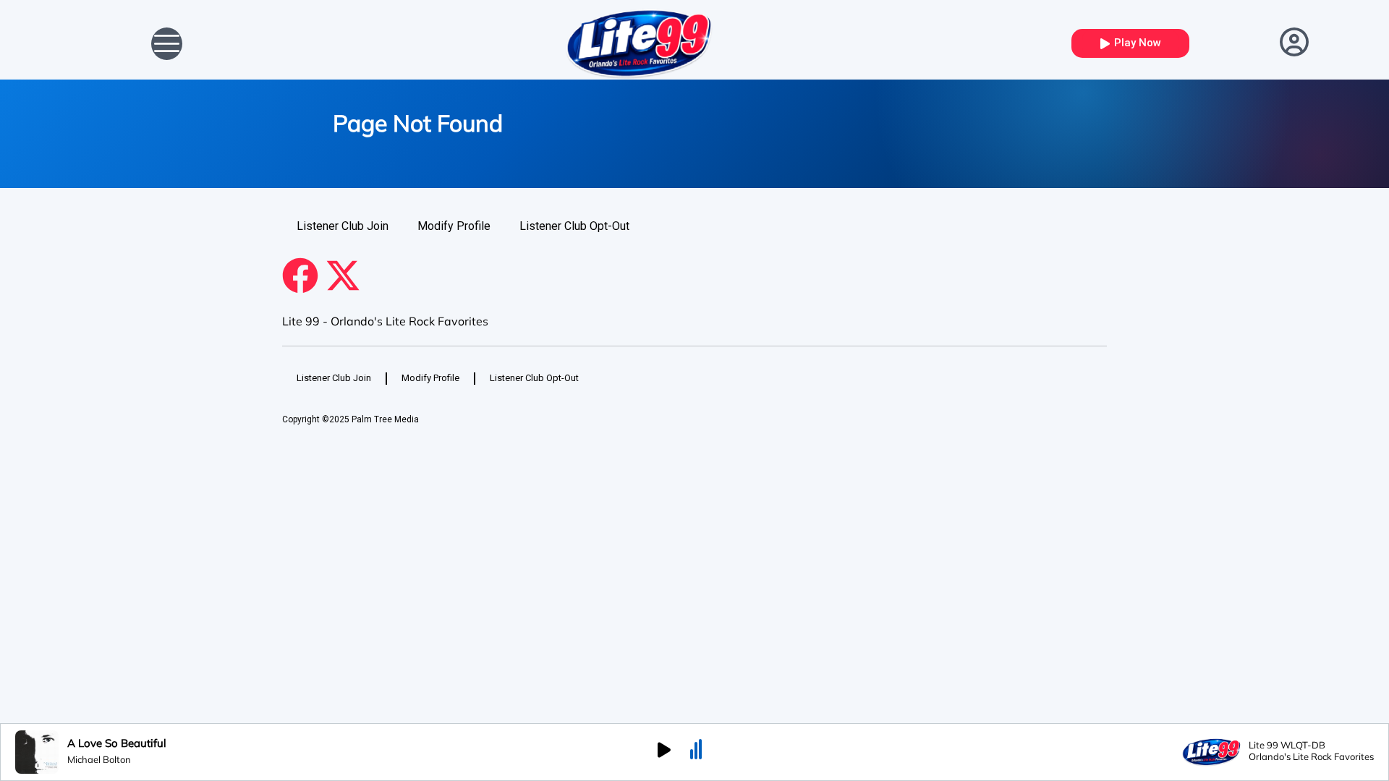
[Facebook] (300, 275)
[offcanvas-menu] (166, 43)
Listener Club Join (342, 226)
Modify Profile (453, 226)
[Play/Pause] (664, 752)
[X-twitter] (343, 275)
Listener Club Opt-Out (574, 226)
